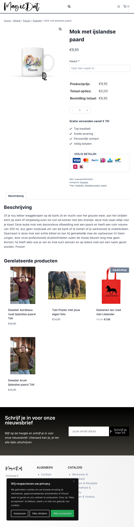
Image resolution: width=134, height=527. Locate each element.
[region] (42, 499)
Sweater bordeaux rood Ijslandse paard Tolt (22, 314)
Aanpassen (20, 513)
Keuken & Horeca (83, 496)
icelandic (79, 185)
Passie (26, 20)
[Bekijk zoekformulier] (67, 6)
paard (104, 185)
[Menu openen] (119, 6)
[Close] (75, 481)
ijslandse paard (92, 185)
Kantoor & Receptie (84, 483)
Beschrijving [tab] (16, 195)
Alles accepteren (62, 513)
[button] (60, 29)
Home (7, 20)
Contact (46, 474)
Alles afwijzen (39, 513)
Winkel (16, 20)
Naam (74, 61)
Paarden (37, 20)
